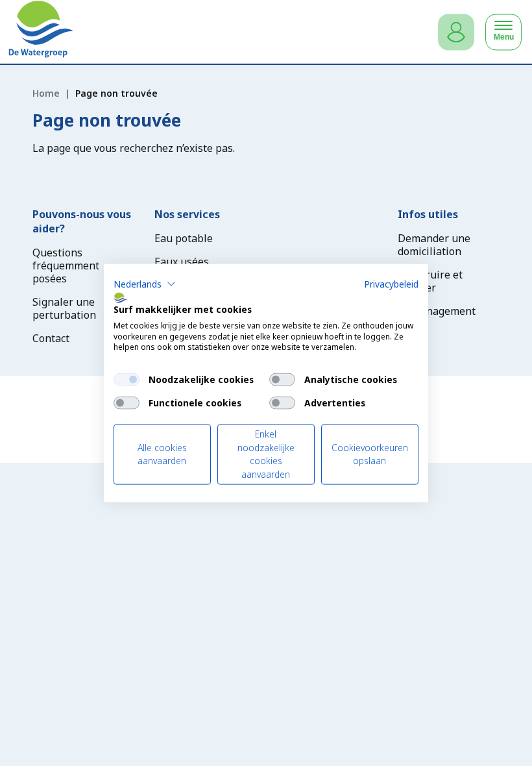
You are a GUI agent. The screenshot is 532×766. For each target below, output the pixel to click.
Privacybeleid (391, 284)
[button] (145, 284)
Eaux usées (181, 261)
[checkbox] (126, 379)
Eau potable (183, 238)
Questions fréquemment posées (65, 265)
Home (46, 93)
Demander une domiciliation (434, 244)
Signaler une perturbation (64, 308)
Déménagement (437, 311)
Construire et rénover (430, 281)
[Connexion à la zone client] (456, 32)
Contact (50, 338)
